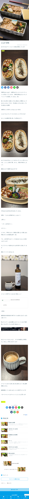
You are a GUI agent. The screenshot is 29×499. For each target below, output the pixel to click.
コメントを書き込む (14, 479)
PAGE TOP (15, 489)
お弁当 (4, 401)
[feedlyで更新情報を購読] (14, 412)
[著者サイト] (11, 412)
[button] (26, 262)
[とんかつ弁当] (8, 87)
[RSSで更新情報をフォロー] (17, 412)
